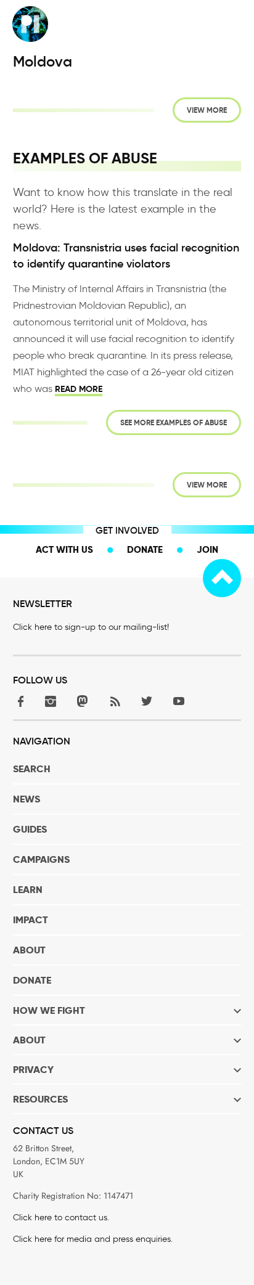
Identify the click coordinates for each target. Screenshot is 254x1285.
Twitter (146, 701)
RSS (114, 701)
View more (207, 110)
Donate (145, 549)
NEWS (26, 799)
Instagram (50, 701)
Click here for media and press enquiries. (93, 1239)
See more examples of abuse (173, 422)
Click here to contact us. (61, 1217)
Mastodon (82, 701)
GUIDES (30, 829)
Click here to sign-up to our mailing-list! (91, 627)
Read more (78, 388)
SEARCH (32, 768)
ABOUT (29, 950)
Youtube (178, 701)
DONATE (32, 980)
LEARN (28, 889)
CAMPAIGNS (41, 859)
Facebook (18, 701)
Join (207, 549)
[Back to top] (222, 578)
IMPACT (30, 919)
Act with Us (64, 549)
